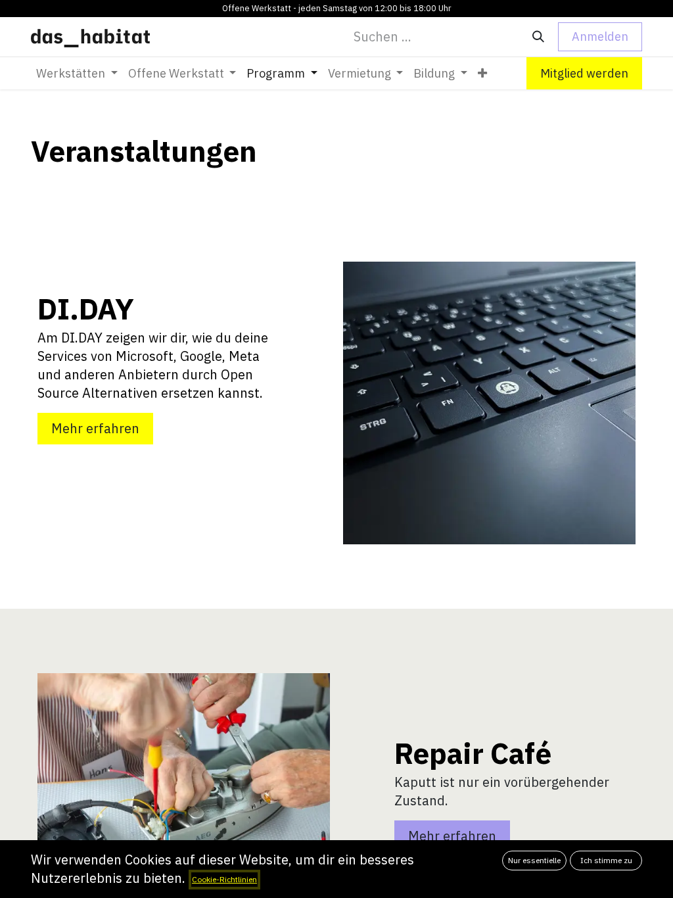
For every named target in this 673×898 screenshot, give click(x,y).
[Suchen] (538, 37)
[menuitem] (77, 73)
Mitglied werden (584, 73)
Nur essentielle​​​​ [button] (534, 860)
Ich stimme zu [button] (606, 860)
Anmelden (600, 36)
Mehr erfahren (95, 428)
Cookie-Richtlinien (224, 879)
